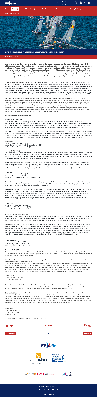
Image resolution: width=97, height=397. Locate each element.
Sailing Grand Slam (11, 14)
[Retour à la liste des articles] (48, 334)
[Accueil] (5, 9)
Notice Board (58, 9)
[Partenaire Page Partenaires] (38, 358)
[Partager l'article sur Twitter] (11, 325)
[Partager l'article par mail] (89, 325)
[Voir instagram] (85, 2)
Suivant (86, 334)
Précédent (11, 334)
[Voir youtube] (81, 2)
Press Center (71, 3)
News (14, 9)
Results (59, 3)
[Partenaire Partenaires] (30, 374)
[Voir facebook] (89, 2)
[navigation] (48, 11)
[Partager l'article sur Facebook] (7, 325)
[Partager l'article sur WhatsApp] (85, 325)
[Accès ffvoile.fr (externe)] (10, 3)
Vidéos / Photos (74, 9)
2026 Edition (29, 9)
